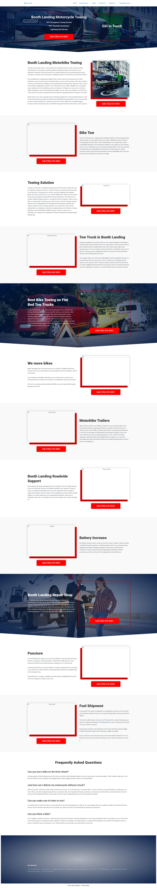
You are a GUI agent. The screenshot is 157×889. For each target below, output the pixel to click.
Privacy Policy (85, 885)
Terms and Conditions (74, 885)
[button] (88, 3)
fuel (104, 722)
